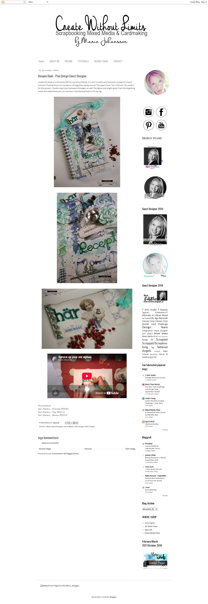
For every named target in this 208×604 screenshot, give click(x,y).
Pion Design (79, 427)
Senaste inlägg (45, 449)
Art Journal (146, 318)
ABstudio (146, 315)
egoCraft (152, 357)
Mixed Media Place (152, 410)
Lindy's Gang (150, 398)
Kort (144, 334)
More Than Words (152, 384)
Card (153, 324)
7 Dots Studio (149, 310)
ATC (153, 316)
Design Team (155, 327)
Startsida (88, 449)
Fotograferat (147, 331)
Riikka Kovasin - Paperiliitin (155, 476)
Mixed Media (161, 333)
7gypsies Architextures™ (155, 313)
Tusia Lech (149, 467)
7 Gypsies (163, 310)
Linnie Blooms (69, 427)
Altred (165, 315)
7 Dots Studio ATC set (153, 469)
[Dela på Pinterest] (77, 422)
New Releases (163, 336)
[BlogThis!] (68, 422)
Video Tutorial (89, 427)
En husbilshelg (150, 490)
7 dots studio (150, 375)
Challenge (163, 324)
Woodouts (153, 354)
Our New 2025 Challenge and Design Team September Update (155, 389)
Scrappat (162, 339)
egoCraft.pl (149, 422)
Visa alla (165, 430)
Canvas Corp (148, 321)
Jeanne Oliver (150, 455)
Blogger (113, 597)
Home (41, 61)
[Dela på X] (71, 422)
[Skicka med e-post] (66, 422)
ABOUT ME (54, 61)
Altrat (48, 427)
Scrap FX (147, 340)
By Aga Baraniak (159, 318)
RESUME (68, 61)
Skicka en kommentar (50, 443)
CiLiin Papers (150, 523)
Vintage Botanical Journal (155, 378)
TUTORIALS (83, 61)
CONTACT (118, 61)
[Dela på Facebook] (74, 422)
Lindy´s (150, 334)
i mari (147, 487)
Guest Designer (57, 427)
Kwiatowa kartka (151, 424)
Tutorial (157, 351)
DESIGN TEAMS (101, 61)
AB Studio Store (151, 526)
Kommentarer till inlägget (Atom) (65, 454)
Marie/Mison (46, 423)
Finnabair (149, 444)
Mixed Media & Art (150, 336)
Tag (152, 348)
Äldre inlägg (130, 449)
